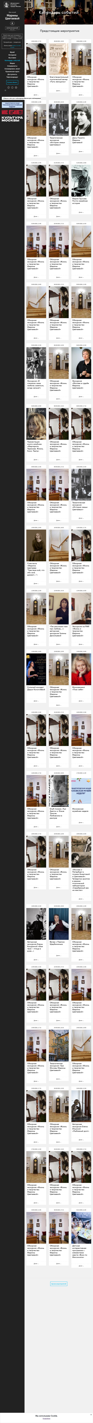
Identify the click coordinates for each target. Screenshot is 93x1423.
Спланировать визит (12, 69)
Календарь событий (12, 60)
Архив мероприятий (58, 1284)
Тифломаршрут (12, 77)
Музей (12, 52)
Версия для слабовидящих (32, 98)
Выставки (12, 58)
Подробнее (46, 1418)
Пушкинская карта (12, 71)
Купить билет (12, 82)
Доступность (12, 74)
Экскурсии (12, 55)
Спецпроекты (12, 66)
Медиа (12, 63)
